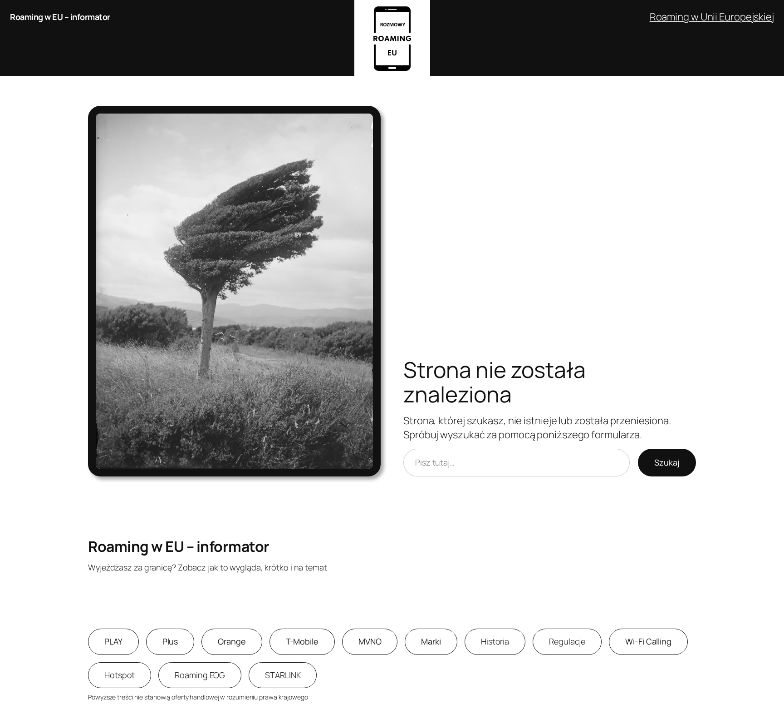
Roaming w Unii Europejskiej (712, 17)
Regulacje (567, 641)
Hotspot (119, 674)
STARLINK (282, 674)
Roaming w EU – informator (60, 16)
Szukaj (667, 462)
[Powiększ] (368, 117)
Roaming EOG (200, 674)
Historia (495, 641)
